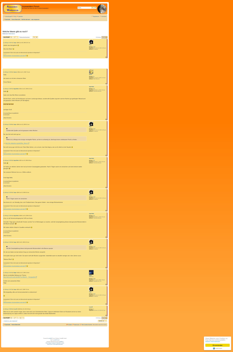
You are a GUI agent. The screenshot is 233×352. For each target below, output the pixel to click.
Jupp (90, 44)
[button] (102, 37)
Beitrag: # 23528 (8, 160)
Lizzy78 (91, 307)
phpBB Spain (57, 339)
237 (94, 88)
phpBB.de (61, 341)
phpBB (50, 338)
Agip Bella (91, 86)
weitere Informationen (212, 341)
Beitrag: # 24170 (8, 289)
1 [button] (104, 37)
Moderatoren (12, 33)
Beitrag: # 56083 (8, 309)
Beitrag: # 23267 (8, 42)
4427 (94, 46)
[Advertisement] (36, 63)
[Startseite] (12, 8)
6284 (94, 278)
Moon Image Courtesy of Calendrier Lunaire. (55, 342)
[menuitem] (14, 16)
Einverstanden (217, 345)
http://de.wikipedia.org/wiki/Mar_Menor (16, 143)
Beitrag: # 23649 (8, 242)
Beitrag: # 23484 (8, 72)
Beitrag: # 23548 (8, 192)
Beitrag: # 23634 (8, 215)
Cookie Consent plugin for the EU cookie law (217, 348)
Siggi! (90, 275)
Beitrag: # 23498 (8, 124)
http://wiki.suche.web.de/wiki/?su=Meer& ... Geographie (19, 277)
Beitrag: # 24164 (8, 272)
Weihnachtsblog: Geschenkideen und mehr (14, 55)
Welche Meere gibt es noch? (15, 31)
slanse (90, 74)
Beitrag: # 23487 (8, 88)
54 (93, 76)
